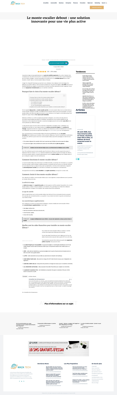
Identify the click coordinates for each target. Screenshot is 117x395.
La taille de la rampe (37, 102)
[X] (23, 381)
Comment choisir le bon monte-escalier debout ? (41, 100)
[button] (104, 3)
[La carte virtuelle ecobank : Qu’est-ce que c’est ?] (91, 315)
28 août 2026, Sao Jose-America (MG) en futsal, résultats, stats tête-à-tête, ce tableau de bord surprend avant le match (88, 78)
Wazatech (43, 59)
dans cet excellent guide (53, 130)
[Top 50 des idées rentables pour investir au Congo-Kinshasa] (68, 375)
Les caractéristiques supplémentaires (41, 105)
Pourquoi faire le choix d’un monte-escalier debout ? (42, 97)
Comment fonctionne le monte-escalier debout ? (41, 99)
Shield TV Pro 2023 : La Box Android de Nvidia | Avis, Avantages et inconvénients (81, 381)
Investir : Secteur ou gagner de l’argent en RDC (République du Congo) (69, 324)
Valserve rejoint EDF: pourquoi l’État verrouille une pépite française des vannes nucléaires (88, 84)
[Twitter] (71, 279)
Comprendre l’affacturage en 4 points (47, 323)
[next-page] (78, 159)
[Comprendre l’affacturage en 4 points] (48, 315)
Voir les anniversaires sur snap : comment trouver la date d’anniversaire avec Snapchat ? (25, 324)
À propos (25, 276)
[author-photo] (17, 327)
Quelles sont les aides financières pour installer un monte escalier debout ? (47, 106)
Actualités (47, 59)
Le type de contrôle (37, 103)
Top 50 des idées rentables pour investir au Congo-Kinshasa (80, 374)
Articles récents (32, 276)
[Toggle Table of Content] (63, 96)
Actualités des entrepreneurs (37, 279)
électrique (38, 152)
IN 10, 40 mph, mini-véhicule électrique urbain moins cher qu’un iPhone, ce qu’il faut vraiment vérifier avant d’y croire (89, 91)
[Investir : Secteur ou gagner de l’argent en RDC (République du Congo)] (69, 315)
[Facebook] (70, 279)
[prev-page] (76, 159)
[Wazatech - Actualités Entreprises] (17, 3)
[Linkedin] (21, 381)
